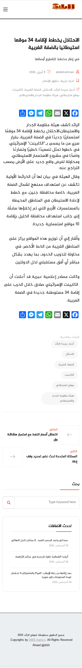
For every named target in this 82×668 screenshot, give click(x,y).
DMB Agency (37, 640)
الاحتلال (47, 90)
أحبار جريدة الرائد (64, 90)
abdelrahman (65, 72)
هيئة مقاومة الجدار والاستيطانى (38, 95)
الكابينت (18, 90)
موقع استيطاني (69, 95)
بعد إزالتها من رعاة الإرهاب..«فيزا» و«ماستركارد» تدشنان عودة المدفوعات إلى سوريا (41, 575)
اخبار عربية (67, 81)
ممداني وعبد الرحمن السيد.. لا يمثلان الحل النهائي (39, 540)
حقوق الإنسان (50, 81)
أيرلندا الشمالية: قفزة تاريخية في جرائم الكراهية (41, 556)
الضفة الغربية (32, 90)
